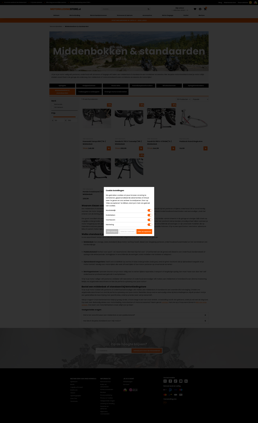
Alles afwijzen (112, 231)
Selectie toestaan (127, 231)
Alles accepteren (144, 231)
